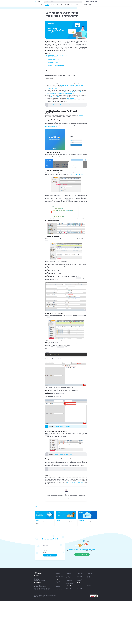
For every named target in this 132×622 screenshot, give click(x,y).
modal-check (65, 310)
